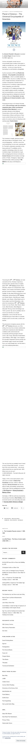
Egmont (4, 643)
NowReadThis (18, 11)
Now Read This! (11, 2)
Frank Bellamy (6, 694)
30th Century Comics (7, 624)
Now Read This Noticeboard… (10, 716)
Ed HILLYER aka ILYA (7, 562)
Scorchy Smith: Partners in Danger (13, 502)
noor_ (3, 577)
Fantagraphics (5, 646)
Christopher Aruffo (7, 567)
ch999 (3, 678)
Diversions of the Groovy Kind (10, 688)
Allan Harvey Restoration (8, 627)
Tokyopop (4, 662)
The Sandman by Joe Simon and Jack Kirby (13, 594)
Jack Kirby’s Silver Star (8, 602)
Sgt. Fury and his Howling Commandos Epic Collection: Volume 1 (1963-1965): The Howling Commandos (13, 612)
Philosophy (13, 520)
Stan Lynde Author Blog (8, 704)
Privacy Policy (6, 720)
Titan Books (5, 659)
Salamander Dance (7, 723)
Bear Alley (5, 675)
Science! (20, 520)
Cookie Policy (8, 737)
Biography (8, 518)
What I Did (16, 567)
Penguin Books (6, 656)
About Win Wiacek (7, 713)
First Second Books (7, 650)
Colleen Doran (6, 681)
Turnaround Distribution (8, 665)
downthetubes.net (6, 691)
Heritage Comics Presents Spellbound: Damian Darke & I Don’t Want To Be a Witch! (13, 572)
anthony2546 (5, 582)
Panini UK (4, 653)
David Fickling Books (7, 640)
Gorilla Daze (5, 697)
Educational (16, 518)
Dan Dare (4, 630)
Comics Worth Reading (8, 685)
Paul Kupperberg (6, 701)
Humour (7, 520)
